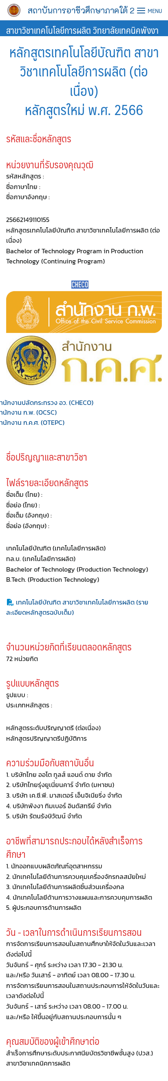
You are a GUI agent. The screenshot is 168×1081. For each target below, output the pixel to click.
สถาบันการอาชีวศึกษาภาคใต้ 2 (81, 10)
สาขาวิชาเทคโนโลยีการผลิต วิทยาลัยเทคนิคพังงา (82, 29)
